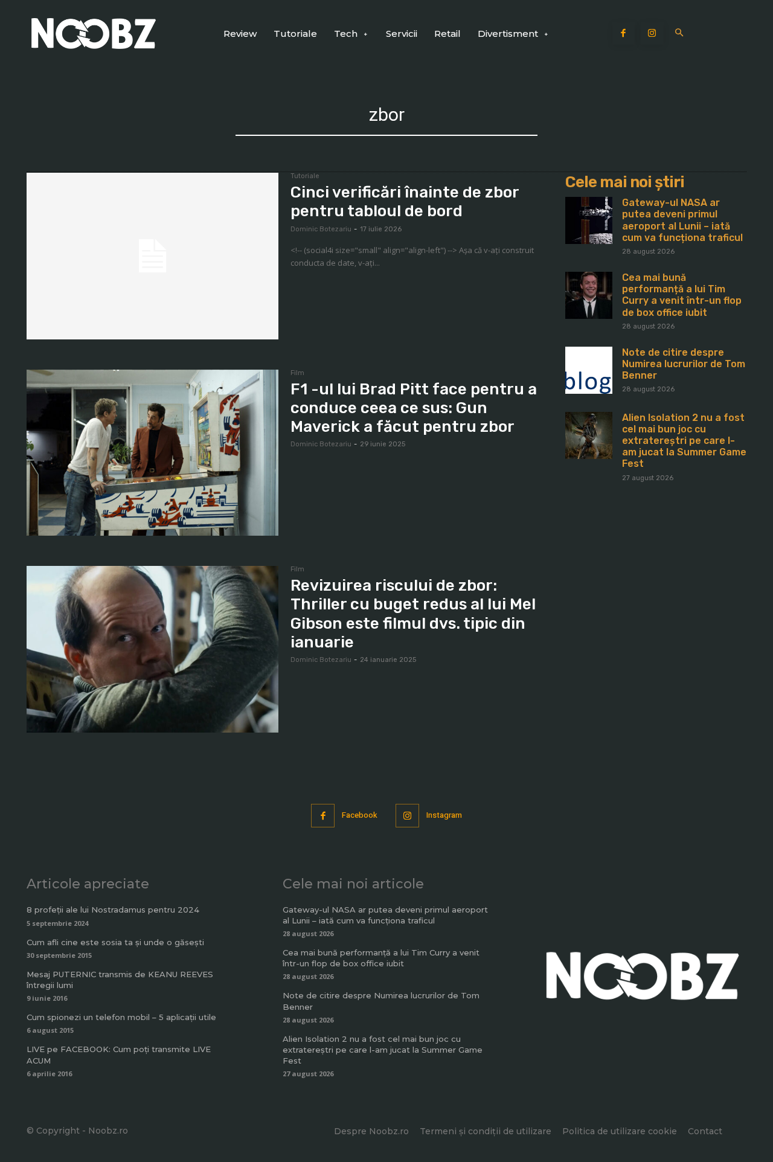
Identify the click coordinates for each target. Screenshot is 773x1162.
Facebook (359, 815)
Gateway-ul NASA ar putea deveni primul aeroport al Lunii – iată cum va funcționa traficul (682, 220)
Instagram (444, 815)
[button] (680, 34)
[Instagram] (652, 33)
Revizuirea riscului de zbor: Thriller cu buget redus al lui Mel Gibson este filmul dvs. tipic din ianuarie (413, 614)
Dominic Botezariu (320, 229)
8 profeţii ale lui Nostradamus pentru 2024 (113, 909)
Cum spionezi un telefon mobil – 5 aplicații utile (121, 1017)
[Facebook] (623, 33)
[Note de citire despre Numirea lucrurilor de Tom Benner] (588, 370)
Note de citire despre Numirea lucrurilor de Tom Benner (683, 364)
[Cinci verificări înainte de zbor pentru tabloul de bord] (152, 256)
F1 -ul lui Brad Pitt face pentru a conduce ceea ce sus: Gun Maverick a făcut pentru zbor (413, 408)
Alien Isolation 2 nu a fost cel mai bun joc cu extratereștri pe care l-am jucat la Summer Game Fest (684, 441)
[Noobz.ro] (94, 33)
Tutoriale (304, 176)
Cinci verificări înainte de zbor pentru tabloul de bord (404, 201)
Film (297, 373)
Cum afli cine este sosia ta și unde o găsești (115, 942)
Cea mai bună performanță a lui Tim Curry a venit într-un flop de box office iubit (682, 295)
